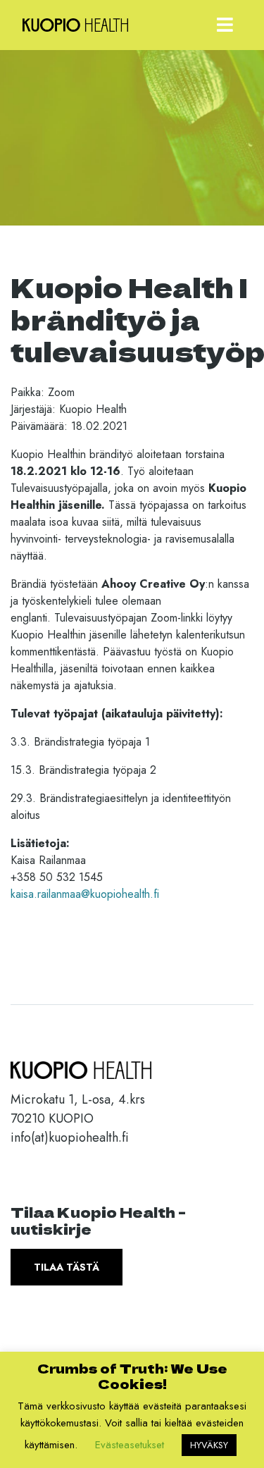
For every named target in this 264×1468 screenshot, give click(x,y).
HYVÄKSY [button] (209, 1445)
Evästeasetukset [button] (129, 1444)
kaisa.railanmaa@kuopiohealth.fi (85, 894)
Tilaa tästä (66, 1267)
